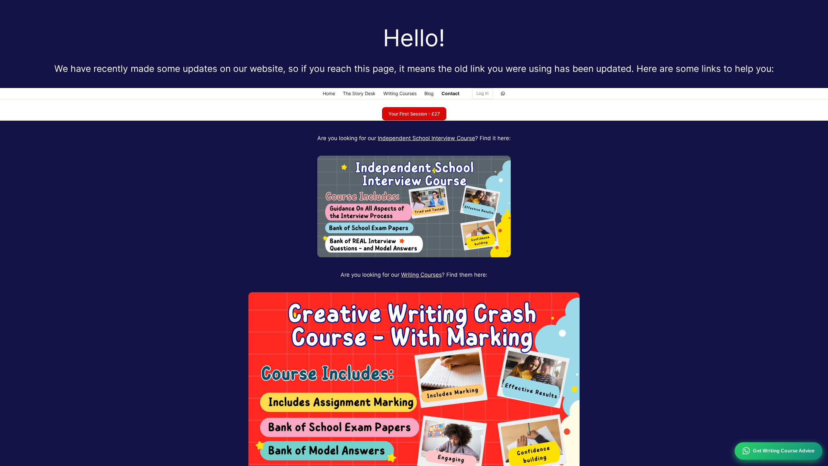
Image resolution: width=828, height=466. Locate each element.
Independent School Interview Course (426, 138)
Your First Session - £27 (414, 113)
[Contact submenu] (462, 93)
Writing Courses (421, 275)
